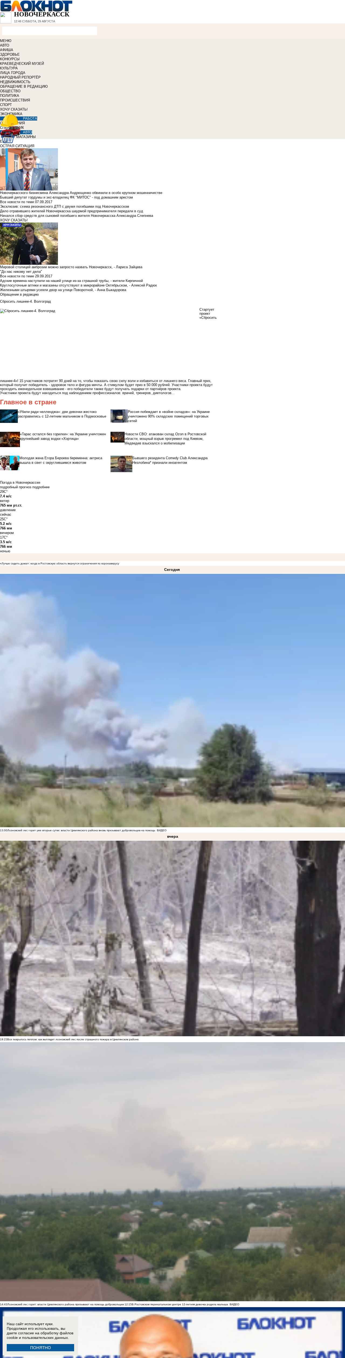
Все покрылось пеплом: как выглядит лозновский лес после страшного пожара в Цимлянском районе (73, 1039)
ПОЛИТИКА (9, 96)
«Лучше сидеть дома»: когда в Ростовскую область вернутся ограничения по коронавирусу (59, 563)
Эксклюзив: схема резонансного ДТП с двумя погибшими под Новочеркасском (64, 206)
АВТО (4, 45)
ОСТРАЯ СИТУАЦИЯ (17, 146)
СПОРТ (6, 105)
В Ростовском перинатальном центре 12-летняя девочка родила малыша (180, 1304)
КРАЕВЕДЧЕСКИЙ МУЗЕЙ (22, 64)
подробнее (41, 487)
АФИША (6, 50)
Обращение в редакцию (19, 294)
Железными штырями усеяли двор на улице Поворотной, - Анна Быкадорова (63, 290)
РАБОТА (30, 118)
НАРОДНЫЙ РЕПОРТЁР (20, 77)
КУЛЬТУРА (9, 68)
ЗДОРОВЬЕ (10, 54)
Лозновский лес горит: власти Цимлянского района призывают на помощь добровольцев (66, 1304)
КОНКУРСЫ (10, 59)
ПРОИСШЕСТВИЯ (15, 100)
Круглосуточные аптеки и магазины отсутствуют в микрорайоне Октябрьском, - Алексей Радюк (78, 285)
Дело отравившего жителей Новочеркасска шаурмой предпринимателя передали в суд (71, 211)
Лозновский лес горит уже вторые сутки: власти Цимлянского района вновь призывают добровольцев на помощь (81, 830)
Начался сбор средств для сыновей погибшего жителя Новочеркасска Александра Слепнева (76, 216)
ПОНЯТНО (40, 1347)
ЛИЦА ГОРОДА (12, 73)
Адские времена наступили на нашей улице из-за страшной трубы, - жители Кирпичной (71, 281)
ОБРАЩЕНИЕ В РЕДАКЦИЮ (24, 86)
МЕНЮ (5, 41)
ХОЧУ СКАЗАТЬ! (14, 109)
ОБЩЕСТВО (10, 91)
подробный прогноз (15, 487)
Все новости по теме (17, 202)
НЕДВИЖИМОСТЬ (15, 82)
